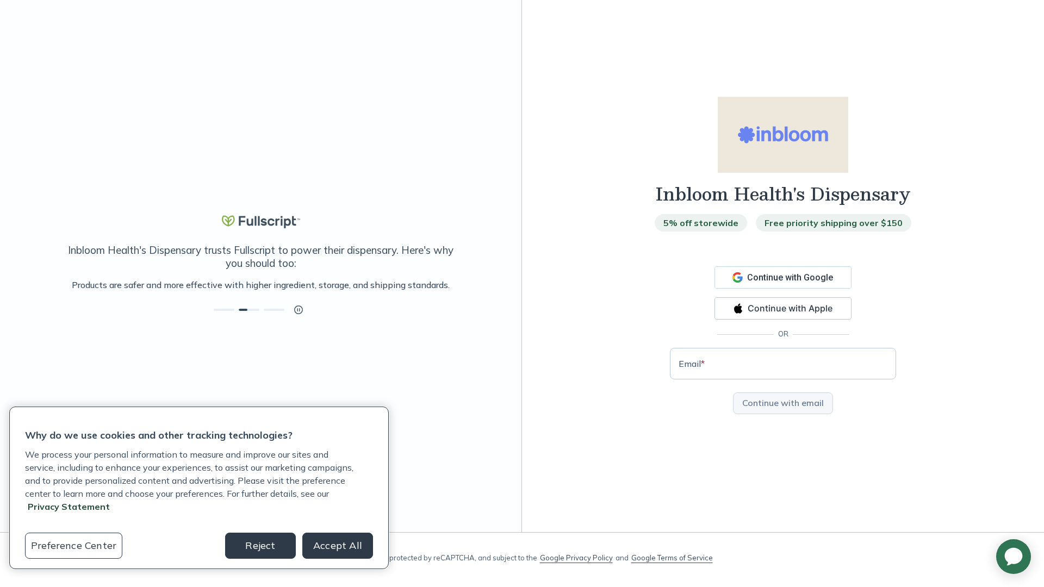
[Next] (460, 285)
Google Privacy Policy (576, 557)
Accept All (337, 545)
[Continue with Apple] (783, 308)
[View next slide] (224, 310)
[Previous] (61, 285)
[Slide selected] (249, 310)
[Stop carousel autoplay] (298, 310)
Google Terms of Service (672, 557)
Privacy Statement (69, 506)
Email (692, 363)
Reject (260, 545)
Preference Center (73, 545)
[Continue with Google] (783, 277)
